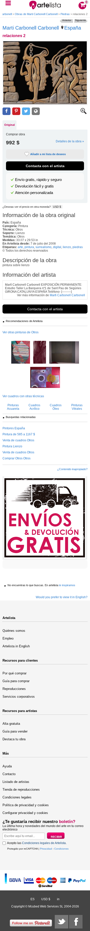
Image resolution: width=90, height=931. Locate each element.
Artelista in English (16, 646)
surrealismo (44, 247)
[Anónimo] (64, 353)
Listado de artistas (15, 782)
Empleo (8, 638)
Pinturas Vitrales (76, 406)
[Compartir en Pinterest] (16, 111)
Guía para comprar (16, 681)
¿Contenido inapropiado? (72, 469)
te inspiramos (67, 585)
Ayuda (7, 766)
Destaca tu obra (14, 739)
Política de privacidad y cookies (25, 805)
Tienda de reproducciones (21, 789)
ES (32, 899)
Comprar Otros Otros (16, 458)
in (58, 899)
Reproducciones (14, 689)
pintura (29, 247)
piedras (77, 247)
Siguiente (80, 20)
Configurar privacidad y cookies (25, 813)
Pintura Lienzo (12, 446)
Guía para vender (15, 731)
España (72, 28)
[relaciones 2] (45, 72)
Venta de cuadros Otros (18, 440)
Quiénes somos (13, 631)
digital (57, 247)
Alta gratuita (11, 724)
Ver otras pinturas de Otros (20, 332)
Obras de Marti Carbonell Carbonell (36, 14)
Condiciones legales (17, 797)
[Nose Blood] (39, 353)
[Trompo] (20, 353)
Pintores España (13, 428)
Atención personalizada (34, 193)
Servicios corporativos (18, 696)
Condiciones (61, 848)
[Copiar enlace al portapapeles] (36, 111)
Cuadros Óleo (56, 406)
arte (20, 247)
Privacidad (46, 848)
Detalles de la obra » (70, 141)
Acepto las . (36, 843)
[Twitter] (61, 921)
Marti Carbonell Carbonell (30, 28)
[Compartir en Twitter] (26, 111)
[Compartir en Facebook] (6, 111)
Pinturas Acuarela (13, 406)
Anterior (66, 20)
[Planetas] (45, 378)
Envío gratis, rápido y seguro (38, 180)
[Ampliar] (83, 113)
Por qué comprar (14, 673)
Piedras (65, 14)
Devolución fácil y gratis (34, 186)
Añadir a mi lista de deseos (48, 154)
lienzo (67, 247)
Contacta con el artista (45, 166)
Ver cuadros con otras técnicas (23, 396)
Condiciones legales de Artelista (44, 843)
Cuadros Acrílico (34, 406)
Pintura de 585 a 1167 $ (18, 434)
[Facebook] (75, 921)
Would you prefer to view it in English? (62, 597)
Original (9, 124)
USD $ (57, 206)
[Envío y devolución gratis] (44, 518)
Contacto (9, 774)
